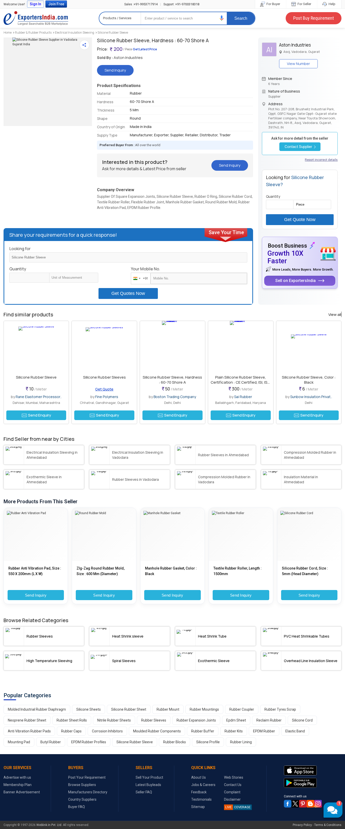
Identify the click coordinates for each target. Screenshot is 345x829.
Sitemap (198, 807)
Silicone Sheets (88, 709)
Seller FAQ (144, 792)
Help (331, 4)
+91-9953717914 (141, 4)
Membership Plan (18, 785)
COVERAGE (238, 807)
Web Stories (233, 777)
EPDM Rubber (264, 731)
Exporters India (36, 18)
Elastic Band (295, 731)
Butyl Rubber (50, 742)
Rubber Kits (234, 731)
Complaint (232, 792)
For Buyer (273, 4)
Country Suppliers (82, 799)
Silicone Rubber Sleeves (104, 377)
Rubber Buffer (202, 731)
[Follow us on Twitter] (295, 804)
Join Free (56, 4)
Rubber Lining (241, 742)
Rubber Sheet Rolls (72, 720)
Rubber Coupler (241, 709)
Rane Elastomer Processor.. (39, 396)
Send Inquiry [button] (115, 70)
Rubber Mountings (204, 709)
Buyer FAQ (76, 807)
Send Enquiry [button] (39, 415)
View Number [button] (298, 63)
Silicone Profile (208, 742)
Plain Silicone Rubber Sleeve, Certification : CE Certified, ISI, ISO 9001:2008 (240, 382)
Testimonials (201, 799)
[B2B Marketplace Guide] (310, 804)
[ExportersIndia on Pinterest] (303, 804)
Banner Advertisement (22, 792)
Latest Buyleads (148, 785)
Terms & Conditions (327, 825)
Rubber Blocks (174, 742)
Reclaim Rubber (269, 720)
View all (334, 314)
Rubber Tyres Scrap (280, 709)
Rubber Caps (71, 731)
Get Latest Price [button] (145, 49)
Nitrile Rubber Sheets (114, 720)
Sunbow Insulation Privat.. (311, 396)
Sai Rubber (243, 396)
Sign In (35, 4)
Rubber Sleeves (153, 720)
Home (8, 32)
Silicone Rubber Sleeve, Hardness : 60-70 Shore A (172, 380)
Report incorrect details (321, 160)
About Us (198, 777)
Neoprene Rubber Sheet (27, 720)
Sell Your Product (149, 777)
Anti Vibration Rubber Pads (29, 731)
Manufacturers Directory (87, 792)
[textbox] (73, 278)
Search (240, 18)
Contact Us (232, 785)
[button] (222, 18)
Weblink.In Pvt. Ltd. (49, 825)
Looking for (20, 248)
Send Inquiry (36, 595)
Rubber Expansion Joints (196, 720)
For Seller (304, 4)
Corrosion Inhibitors (107, 731)
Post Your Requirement (87, 777)
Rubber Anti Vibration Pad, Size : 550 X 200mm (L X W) (34, 571)
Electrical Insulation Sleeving (74, 32)
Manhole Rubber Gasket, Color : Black (171, 571)
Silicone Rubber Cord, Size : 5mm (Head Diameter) (305, 571)
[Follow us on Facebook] (287, 804)
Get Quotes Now (128, 293)
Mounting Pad (19, 742)
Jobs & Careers (203, 785)
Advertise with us (17, 777)
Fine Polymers (106, 396)
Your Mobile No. (145, 268)
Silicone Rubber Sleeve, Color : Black (309, 380)
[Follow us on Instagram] (318, 804)
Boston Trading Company (175, 396)
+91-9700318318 (181, 4)
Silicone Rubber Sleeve (112, 32)
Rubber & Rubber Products (33, 32)
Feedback (199, 792)
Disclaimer (232, 799)
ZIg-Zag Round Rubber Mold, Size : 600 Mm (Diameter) (101, 571)
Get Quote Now (299, 219)
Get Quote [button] (104, 389)
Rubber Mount (168, 709)
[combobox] (139, 278)
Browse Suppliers (82, 785)
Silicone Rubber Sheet (128, 709)
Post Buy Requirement (313, 18)
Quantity (17, 268)
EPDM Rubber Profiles (88, 742)
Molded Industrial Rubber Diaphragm (37, 709)
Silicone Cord (302, 720)
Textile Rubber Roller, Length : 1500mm (237, 571)
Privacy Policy (302, 825)
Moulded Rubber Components (157, 731)
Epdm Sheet (236, 720)
